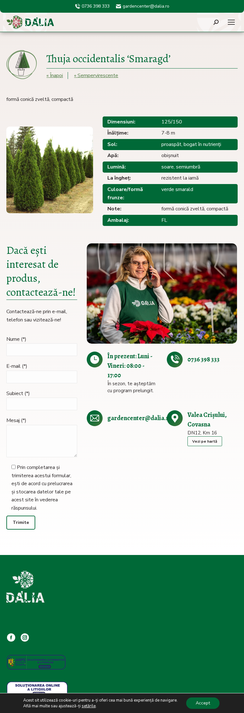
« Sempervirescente (96, 75)
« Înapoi (54, 75)
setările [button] (89, 706)
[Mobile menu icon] (231, 22)
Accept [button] (203, 703)
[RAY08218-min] (162, 293)
